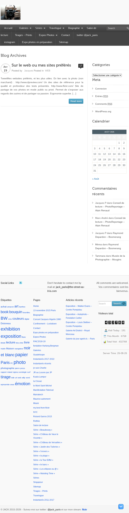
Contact (65, 35)
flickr (24, 337)
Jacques (28, 70)
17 (80, 65)
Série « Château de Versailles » (47, 442)
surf (28, 372)
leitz (21, 343)
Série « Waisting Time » (44, 473)
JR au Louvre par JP (42, 372)
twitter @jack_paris (87, 35)
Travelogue (55, 28)
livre (27, 342)
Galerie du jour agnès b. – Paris (80, 339)
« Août (95, 178)
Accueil (8, 28)
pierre (17, 368)
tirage (6, 377)
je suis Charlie (39, 368)
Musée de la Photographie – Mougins (110, 257)
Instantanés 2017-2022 (43, 359)
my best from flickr (41, 408)
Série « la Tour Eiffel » (43, 460)
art (16, 306)
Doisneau (6, 323)
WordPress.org (103, 111)
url (16, 378)
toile (12, 378)
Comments (103, 104)
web (19, 378)
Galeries (23, 28)
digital (27, 319)
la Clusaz (37, 381)
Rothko (36, 421)
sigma (15, 372)
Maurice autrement (41, 399)
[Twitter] (20, 282)
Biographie (74, 28)
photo (20, 362)
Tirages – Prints (23, 35)
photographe (7, 368)
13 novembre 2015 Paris (44, 310)
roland (9, 372)
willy (23, 378)
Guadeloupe (39, 355)
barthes (22, 307)
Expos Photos (46, 35)
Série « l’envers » (41, 451)
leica (17, 343)
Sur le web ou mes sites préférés (41, 65)
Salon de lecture (40, 425)
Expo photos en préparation (37, 42)
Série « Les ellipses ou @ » (45, 469)
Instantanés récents (42, 363)
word (28, 378)
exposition (11, 336)
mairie (3, 349)
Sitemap (63, 42)
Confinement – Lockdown (45, 324)
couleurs (18, 318)
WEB (47, 70)
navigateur (19, 349)
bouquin (15, 312)
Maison (10, 348)
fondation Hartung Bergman (46, 346)
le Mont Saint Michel (42, 385)
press (22, 368)
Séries (38, 28)
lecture (10, 342)
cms (10, 319)
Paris (5, 362)
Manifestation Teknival (43, 390)
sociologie (22, 372)
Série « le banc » (41, 464)
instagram (9, 42)
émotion (22, 383)
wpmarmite (5, 384)
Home (36, 306)
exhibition (10, 329)
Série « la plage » (41, 456)
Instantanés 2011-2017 (43, 500)
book (5, 312)
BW (4, 318)
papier (21, 354)
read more (76, 101)
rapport (4, 372)
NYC (35, 412)
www (12, 384)
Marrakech (38, 394)
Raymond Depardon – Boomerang (109, 235)
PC (11, 363)
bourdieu (26, 312)
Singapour (38, 482)
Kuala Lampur (39, 377)
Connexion (101, 88)
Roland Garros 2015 (42, 416)
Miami (36, 403)
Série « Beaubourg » (42, 430)
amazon (10, 307)
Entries (101, 96)
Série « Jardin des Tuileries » (46, 447)
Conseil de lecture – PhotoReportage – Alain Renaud (110, 207)
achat (4, 306)
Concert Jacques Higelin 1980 (47, 319)
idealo (3, 343)
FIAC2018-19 (39, 341)
